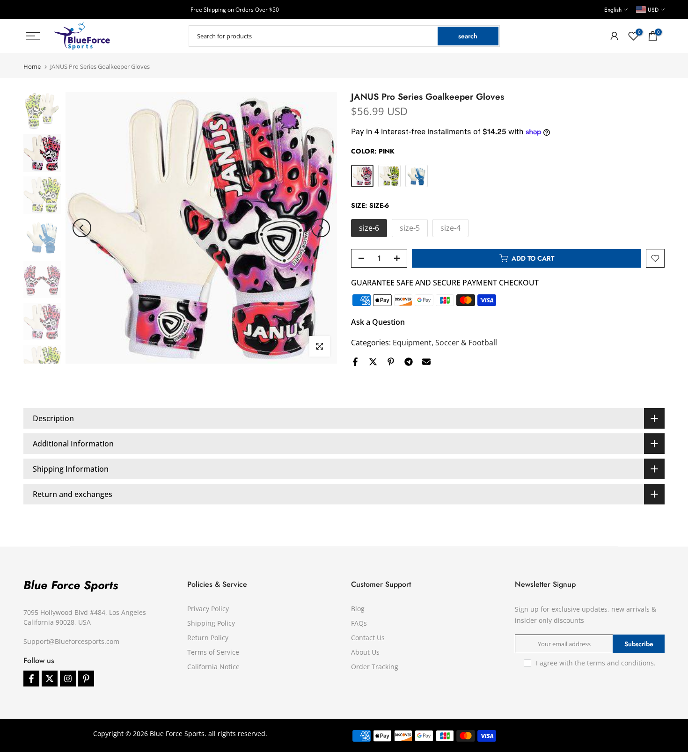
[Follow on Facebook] (31, 678)
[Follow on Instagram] (68, 678)
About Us (365, 652)
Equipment (412, 342)
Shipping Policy (211, 623)
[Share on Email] (426, 362)
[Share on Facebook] (355, 362)
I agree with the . (596, 662)
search (467, 36)
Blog (358, 608)
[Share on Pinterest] (391, 362)
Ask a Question (378, 322)
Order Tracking (374, 666)
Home (32, 67)
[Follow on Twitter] (50, 678)
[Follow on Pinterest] (86, 678)
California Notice (213, 666)
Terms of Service (213, 652)
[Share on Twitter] (373, 362)
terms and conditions (620, 662)
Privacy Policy (208, 608)
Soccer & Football (466, 342)
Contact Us (368, 637)
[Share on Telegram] (408, 362)
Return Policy (207, 637)
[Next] (320, 228)
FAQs (359, 623)
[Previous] (82, 228)
